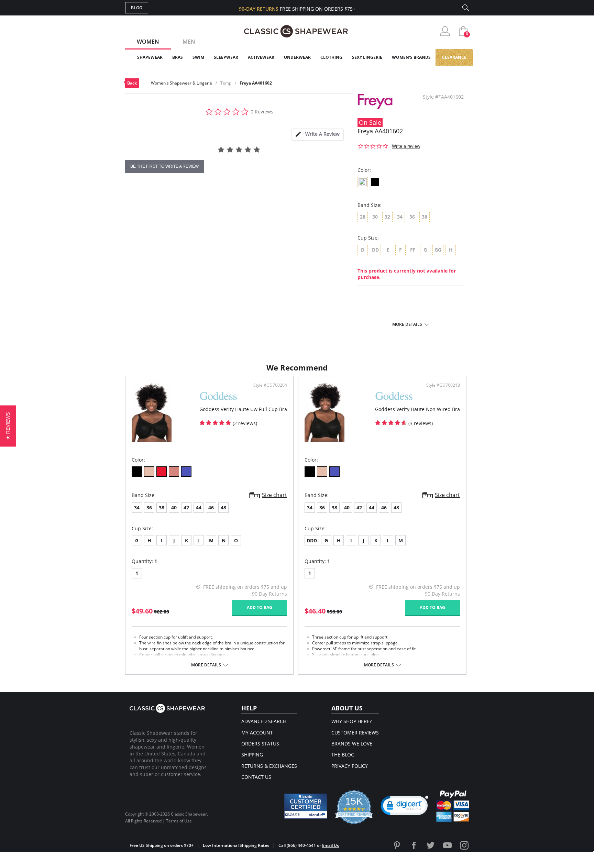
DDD (312, 540)
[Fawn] (149, 471)
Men (189, 41)
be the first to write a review (164, 166)
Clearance (454, 57)
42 (186, 507)
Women (148, 41)
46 (211, 507)
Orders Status (260, 743)
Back (132, 83)
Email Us (330, 845)
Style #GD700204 (270, 385)
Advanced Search (263, 721)
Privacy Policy (349, 766)
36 (149, 507)
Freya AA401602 (256, 83)
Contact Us (256, 777)
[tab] (318, 135)
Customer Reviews (355, 732)
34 (137, 507)
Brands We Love (351, 743)
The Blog (342, 754)
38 (161, 507)
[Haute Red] (161, 471)
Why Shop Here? (351, 721)
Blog (136, 8)
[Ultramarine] (186, 471)
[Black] (137, 471)
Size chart (274, 495)
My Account (257, 732)
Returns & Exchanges (269, 766)
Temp (225, 83)
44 (198, 507)
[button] (405, 807)
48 (223, 507)
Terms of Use (179, 821)
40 (174, 507)
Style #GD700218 (443, 385)
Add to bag (259, 607)
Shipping (252, 754)
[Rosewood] (174, 471)
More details (407, 324)
